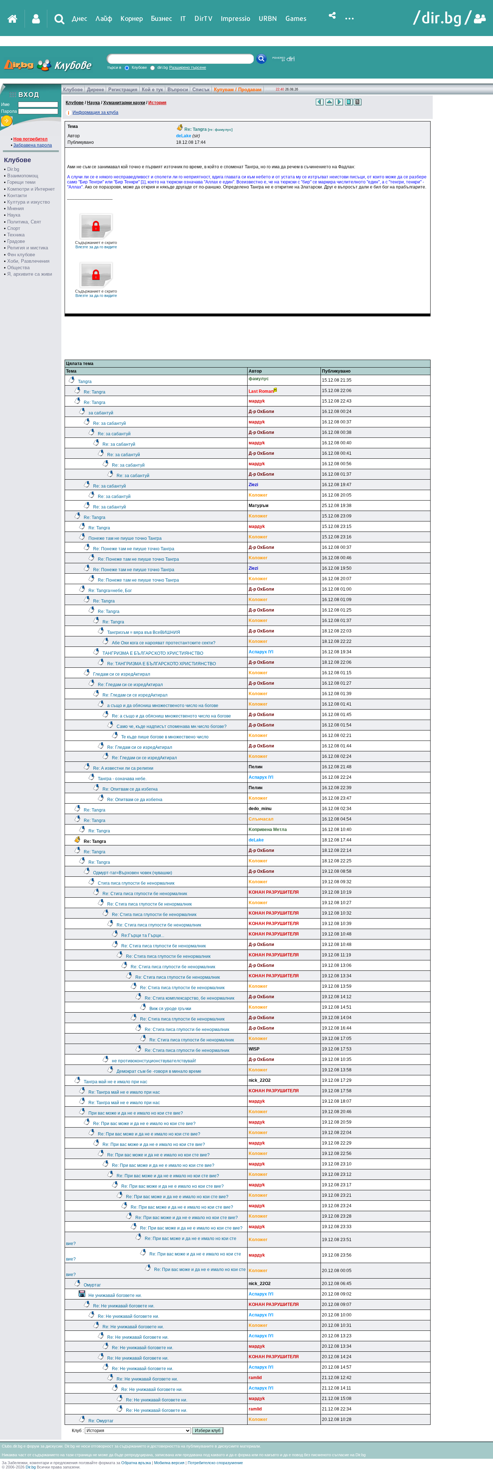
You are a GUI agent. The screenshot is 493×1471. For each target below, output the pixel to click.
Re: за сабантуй (109, 423)
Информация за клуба (95, 112)
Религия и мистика (27, 247)
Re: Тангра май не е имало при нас (124, 1092)
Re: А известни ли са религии (123, 768)
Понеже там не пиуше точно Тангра (125, 538)
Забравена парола (32, 145)
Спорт (13, 228)
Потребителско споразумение (215, 1463)
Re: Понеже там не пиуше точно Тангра (133, 548)
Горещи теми (21, 182)
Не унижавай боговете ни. (115, 1295)
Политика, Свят (24, 222)
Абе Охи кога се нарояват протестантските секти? (163, 642)
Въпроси (177, 89)
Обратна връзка (136, 1463)
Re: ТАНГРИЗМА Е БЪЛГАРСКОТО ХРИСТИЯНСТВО (161, 663)
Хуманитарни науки (124, 102)
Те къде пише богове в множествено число (165, 736)
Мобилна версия (169, 1463)
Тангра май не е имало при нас (115, 1081)
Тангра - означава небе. (122, 778)
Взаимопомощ (22, 175)
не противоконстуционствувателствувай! (154, 1060)
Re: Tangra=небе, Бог (110, 590)
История (157, 102)
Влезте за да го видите (96, 244)
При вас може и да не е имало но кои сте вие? (135, 1113)
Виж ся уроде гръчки (170, 1008)
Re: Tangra (94, 392)
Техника (16, 234)
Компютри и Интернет (31, 189)
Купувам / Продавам (238, 89)
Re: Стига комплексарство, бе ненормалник (189, 998)
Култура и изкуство (28, 202)
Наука (13, 215)
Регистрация (123, 89)
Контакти (17, 195)
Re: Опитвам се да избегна (130, 789)
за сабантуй (100, 412)
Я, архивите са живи (29, 274)
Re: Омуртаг (100, 1420)
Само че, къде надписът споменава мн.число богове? (172, 726)
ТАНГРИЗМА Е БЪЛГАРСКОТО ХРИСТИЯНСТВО (152, 653)
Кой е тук (152, 89)
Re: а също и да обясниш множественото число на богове (171, 716)
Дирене (95, 89)
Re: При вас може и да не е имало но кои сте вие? (144, 1123)
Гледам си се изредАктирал (121, 674)
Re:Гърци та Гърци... (142, 935)
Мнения (15, 208)
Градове (16, 241)
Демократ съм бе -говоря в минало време (159, 1071)
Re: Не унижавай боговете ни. (123, 1305)
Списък (201, 89)
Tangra (85, 381)
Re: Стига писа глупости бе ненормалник (144, 893)
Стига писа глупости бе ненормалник (136, 883)
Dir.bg (13, 169)
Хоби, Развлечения (28, 261)
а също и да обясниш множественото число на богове (162, 705)
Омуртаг (92, 1285)
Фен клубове (21, 254)
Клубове (73, 89)
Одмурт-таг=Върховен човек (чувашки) (132, 872)
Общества (18, 267)
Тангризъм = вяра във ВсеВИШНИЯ (143, 632)
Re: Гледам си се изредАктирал (130, 684)
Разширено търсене (187, 67)
